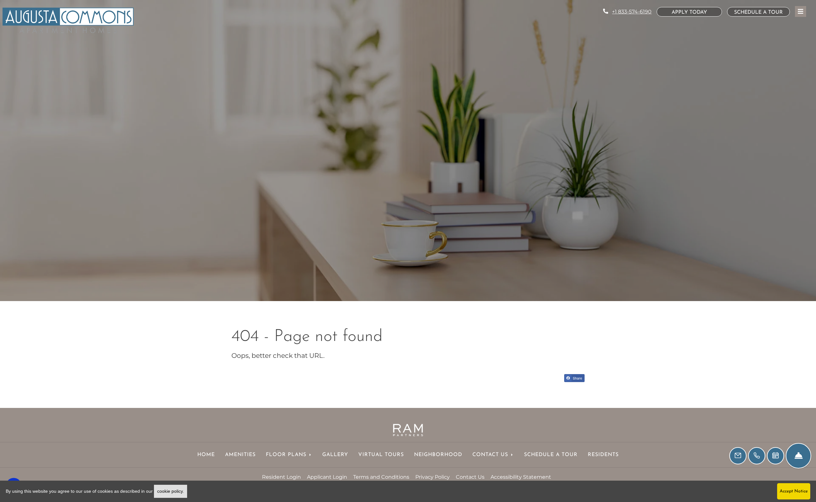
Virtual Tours (381, 454)
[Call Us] (756, 455)
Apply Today (697, 12)
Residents (603, 454)
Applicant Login (327, 477)
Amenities (240, 454)
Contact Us (470, 477)
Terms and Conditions (381, 477)
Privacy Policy (432, 477)
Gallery (335, 454)
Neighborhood (438, 454)
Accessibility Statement (521, 477)
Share (577, 377)
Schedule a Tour (758, 12)
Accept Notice (794, 491)
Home (206, 454)
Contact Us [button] (491, 454)
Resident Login (281, 477)
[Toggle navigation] (800, 11)
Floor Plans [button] (287, 454)
